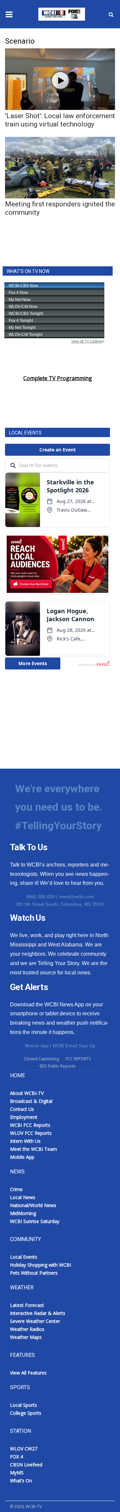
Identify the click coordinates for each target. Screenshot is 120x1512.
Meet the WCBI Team (33, 1149)
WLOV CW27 (23, 1448)
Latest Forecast (27, 1305)
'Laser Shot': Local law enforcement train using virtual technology (60, 120)
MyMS (17, 1472)
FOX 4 (16, 1456)
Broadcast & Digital (31, 1101)
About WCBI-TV (27, 1093)
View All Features (28, 1373)
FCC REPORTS (78, 1059)
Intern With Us (25, 1141)
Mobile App (37, 1045)
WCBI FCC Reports (30, 1125)
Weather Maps (26, 1337)
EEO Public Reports (57, 1066)
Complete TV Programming (57, 378)
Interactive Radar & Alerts (37, 1313)
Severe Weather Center (35, 1321)
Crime (16, 1189)
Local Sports (23, 1405)
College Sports (25, 1413)
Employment (23, 1117)
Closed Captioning (41, 1059)
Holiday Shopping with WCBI (40, 1265)
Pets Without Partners (34, 1273)
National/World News (33, 1205)
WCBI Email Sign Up (74, 1045)
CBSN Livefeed (26, 1464)
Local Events (23, 1257)
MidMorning (23, 1213)
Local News (22, 1197)
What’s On (21, 1480)
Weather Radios (27, 1329)
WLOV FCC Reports (31, 1133)
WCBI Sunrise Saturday (34, 1221)
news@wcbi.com (76, 896)
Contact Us (22, 1109)
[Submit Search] (111, 14)
